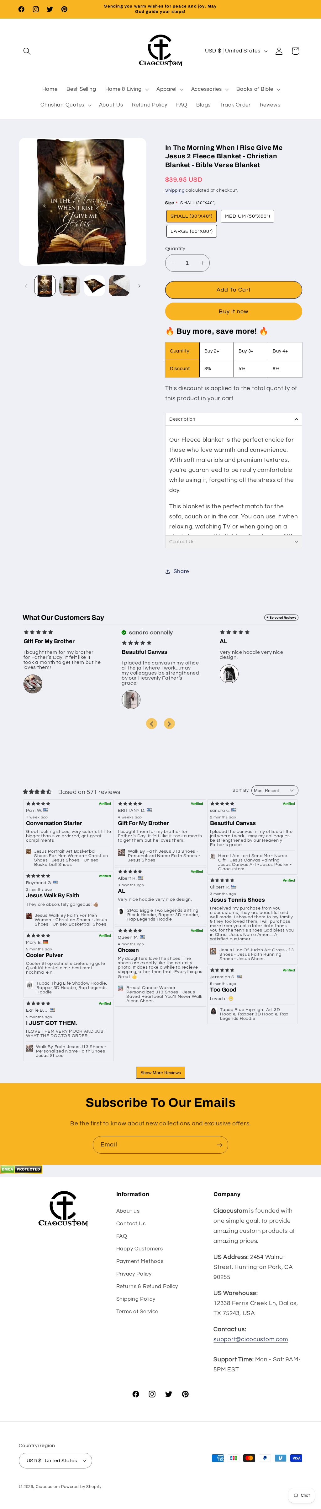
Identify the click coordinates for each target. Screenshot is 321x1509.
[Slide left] (26, 286)
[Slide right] (139, 286)
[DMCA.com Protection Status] (21, 1172)
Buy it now (233, 311)
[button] (27, 51)
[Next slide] (169, 723)
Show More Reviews (160, 1072)
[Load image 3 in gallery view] (94, 285)
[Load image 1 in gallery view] (44, 285)
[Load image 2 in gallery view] (69, 285)
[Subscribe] (219, 1145)
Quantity (175, 248)
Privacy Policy (134, 1274)
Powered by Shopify (81, 1486)
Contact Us (131, 1224)
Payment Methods (140, 1261)
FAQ (121, 1236)
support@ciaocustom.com (250, 1339)
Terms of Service (137, 1312)
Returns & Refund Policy (147, 1286)
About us (128, 1211)
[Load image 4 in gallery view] (119, 285)
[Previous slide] (151, 723)
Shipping (175, 190)
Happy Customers (139, 1249)
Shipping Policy (135, 1299)
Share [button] (181, 571)
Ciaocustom (48, 1486)
